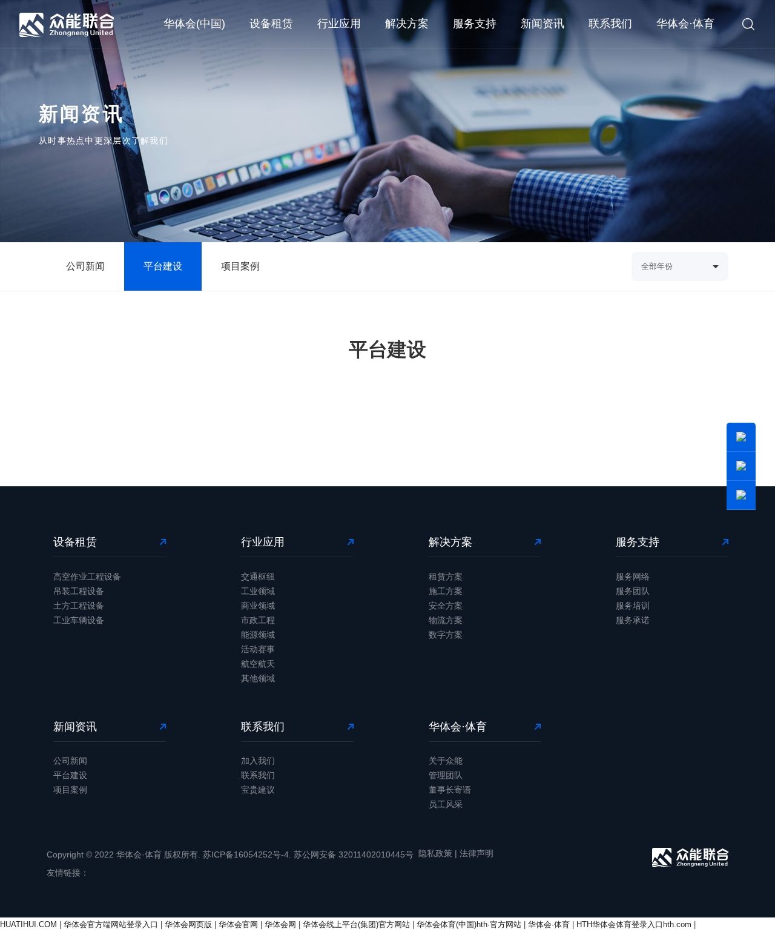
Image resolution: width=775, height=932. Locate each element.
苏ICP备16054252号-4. (247, 854)
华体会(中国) (194, 24)
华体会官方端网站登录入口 (111, 924)
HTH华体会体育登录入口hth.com (633, 924)
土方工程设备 (78, 605)
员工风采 (446, 804)
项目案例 (240, 266)
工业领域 (258, 591)
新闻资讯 (542, 24)
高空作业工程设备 (87, 576)
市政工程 (258, 620)
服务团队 (633, 591)
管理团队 (446, 775)
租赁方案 (446, 576)
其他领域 (258, 678)
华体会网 (280, 924)
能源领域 (258, 635)
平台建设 (162, 266)
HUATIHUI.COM (28, 924)
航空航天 (258, 664)
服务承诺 (633, 620)
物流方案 (446, 620)
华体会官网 (238, 924)
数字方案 (446, 635)
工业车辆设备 (78, 620)
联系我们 (610, 24)
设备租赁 (271, 24)
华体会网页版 (188, 924)
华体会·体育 (685, 24)
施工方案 (446, 591)
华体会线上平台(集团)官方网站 (356, 924)
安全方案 (446, 605)
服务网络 (633, 576)
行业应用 (339, 24)
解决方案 (407, 24)
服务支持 (474, 24)
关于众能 (446, 760)
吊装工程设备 (78, 591)
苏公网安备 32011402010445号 (354, 854)
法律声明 (476, 853)
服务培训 (633, 605)
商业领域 (258, 605)
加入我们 (258, 760)
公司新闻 (85, 266)
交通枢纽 (258, 576)
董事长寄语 (450, 790)
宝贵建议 (258, 790)
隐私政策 (435, 853)
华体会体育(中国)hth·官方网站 (469, 924)
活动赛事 (258, 649)
